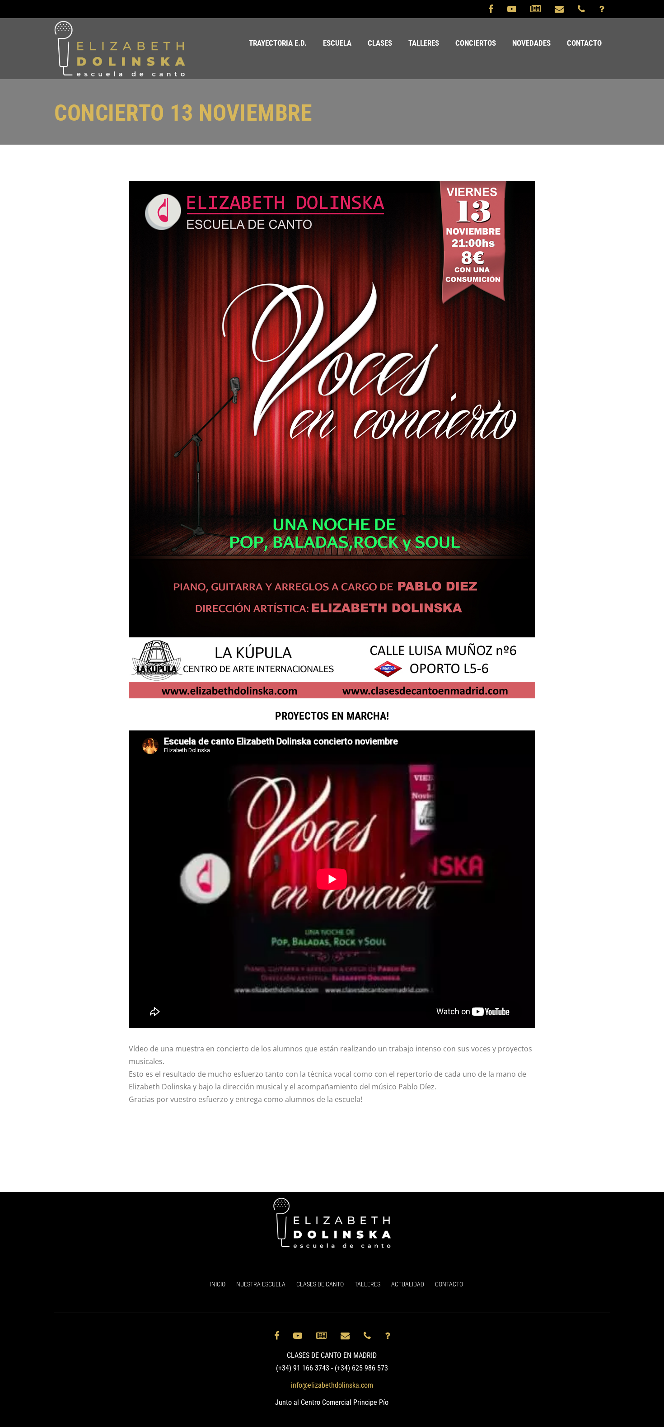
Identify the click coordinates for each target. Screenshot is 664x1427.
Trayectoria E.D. (278, 42)
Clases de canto (320, 1284)
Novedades (531, 42)
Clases (380, 42)
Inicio (217, 1284)
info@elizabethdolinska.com (332, 1385)
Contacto (584, 42)
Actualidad (407, 1284)
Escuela (337, 42)
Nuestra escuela (260, 1284)
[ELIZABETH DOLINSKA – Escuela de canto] (120, 48)
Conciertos (475, 42)
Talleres (423, 42)
